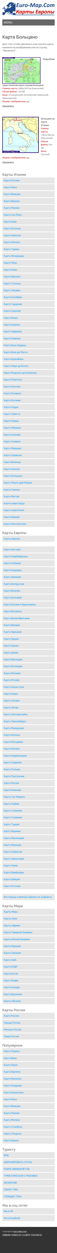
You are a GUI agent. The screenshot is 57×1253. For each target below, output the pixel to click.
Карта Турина (11, 249)
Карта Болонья (12, 228)
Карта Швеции (12, 879)
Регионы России (12, 1029)
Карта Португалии (14, 776)
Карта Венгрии (12, 625)
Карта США (10, 960)
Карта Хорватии (13, 851)
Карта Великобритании (17, 618)
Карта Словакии (13, 810)
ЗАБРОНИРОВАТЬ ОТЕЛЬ (18, 1162)
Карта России (11, 783)
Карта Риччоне (12, 386)
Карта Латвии (11, 700)
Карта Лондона (12, 1133)
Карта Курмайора (13, 359)
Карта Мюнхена (12, 1078)
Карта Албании (12, 563)
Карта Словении (13, 817)
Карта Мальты (12, 735)
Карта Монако (12, 748)
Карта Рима (10, 187)
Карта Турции (11, 824)
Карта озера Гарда (14, 503)
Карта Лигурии (12, 290)
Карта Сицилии (12, 311)
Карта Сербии (11, 803)
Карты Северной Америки (18, 932)
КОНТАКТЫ (36, 1235)
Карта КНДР (10, 966)
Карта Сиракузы (13, 455)
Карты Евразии (12, 946)
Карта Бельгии (12, 590)
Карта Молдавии (13, 742)
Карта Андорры (12, 570)
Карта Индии (11, 980)
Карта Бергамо (12, 276)
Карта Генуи (10, 269)
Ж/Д (6, 1155)
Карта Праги (11, 1065)
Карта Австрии (12, 549)
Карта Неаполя (12, 235)
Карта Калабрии (13, 297)
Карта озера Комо (14, 510)
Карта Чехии (11, 865)
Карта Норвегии (12, 762)
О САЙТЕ (26, 1235)
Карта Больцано (13, 475)
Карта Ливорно (12, 427)
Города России (12, 1022)
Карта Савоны (12, 489)
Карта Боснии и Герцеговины (20, 604)
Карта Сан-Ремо (13, 214)
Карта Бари (10, 221)
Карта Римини (11, 208)
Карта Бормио (12, 324)
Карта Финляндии (14, 838)
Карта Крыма (11, 1140)
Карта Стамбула (13, 1126)
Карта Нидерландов (15, 755)
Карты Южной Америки (17, 939)
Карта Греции (11, 639)
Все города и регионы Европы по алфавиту (28, 897)
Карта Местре (11, 496)
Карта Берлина (12, 1071)
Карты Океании (12, 953)
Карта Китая (11, 973)
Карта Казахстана (14, 687)
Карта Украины (12, 831)
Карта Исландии (13, 666)
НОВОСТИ (16, 1235)
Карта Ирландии (13, 659)
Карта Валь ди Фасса (16, 352)
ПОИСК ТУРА (11, 1189)
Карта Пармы (11, 421)
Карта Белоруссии (14, 584)
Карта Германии (12, 632)
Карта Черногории (14, 858)
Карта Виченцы (12, 462)
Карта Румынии (12, 790)
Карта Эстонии (12, 886)
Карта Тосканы (12, 283)
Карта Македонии (14, 728)
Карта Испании (12, 673)
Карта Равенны (12, 338)
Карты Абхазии (12, 1001)
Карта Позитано (13, 379)
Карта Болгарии (13, 597)
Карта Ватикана (13, 611)
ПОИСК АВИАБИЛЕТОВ (17, 1169)
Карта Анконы (12, 469)
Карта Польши (12, 769)
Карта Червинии (13, 331)
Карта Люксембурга (15, 721)
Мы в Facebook (12, 1218)
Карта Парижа (12, 1051)
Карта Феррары (12, 448)
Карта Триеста (12, 414)
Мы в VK (8, 1211)
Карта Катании (12, 400)
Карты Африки (12, 925)
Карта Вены (10, 1058)
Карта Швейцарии (14, 872)
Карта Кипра (11, 693)
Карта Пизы (10, 262)
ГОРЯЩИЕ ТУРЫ (12, 1196)
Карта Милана (12, 242)
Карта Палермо (12, 393)
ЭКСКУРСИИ (10, 1182)
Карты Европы (12, 538)
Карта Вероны (12, 201)
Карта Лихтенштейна (15, 714)
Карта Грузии (11, 645)
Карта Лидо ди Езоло (16, 366)
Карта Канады (12, 987)
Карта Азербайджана (16, 556)
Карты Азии (10, 918)
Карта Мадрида (13, 1085)
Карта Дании (11, 652)
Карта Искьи (11, 318)
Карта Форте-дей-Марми (18, 482)
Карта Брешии (12, 517)
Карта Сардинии (13, 304)
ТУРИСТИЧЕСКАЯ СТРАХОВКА (21, 1175)
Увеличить (8, 106)
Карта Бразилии (13, 994)
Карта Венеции (12, 194)
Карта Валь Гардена (15, 345)
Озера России (11, 1036)
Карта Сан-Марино (14, 796)
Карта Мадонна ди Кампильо (20, 372)
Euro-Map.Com (20, 1231)
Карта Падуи (11, 407)
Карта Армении (12, 577)
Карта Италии (11, 180)
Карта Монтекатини (15, 524)
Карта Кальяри (12, 434)
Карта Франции (12, 845)
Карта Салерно (12, 441)
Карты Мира (11, 911)
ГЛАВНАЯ (6, 1235)
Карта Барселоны (14, 1092)
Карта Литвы (11, 707)
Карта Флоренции (14, 256)
